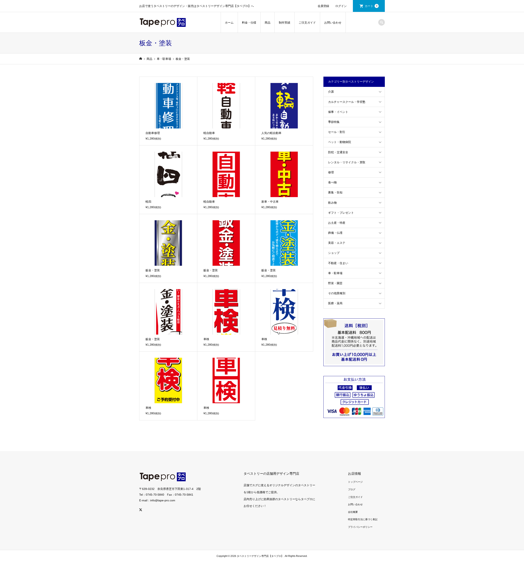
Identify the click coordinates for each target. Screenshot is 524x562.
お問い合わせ (332, 22)
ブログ (351, 489)
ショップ (334, 252)
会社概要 (353, 512)
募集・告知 (335, 192)
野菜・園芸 (335, 283)
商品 (267, 22)
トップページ (355, 481)
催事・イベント (338, 112)
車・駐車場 (335, 273)
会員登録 (323, 6)
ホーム (229, 22)
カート (371, 6)
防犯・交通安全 (338, 152)
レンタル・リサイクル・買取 (346, 162)
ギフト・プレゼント (341, 212)
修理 (331, 172)
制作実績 (284, 22)
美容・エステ (336, 242)
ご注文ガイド (307, 22)
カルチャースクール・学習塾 (346, 101)
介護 (331, 91)
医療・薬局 (335, 303)
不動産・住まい (338, 263)
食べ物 (332, 182)
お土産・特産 (336, 222)
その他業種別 (336, 293)
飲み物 (332, 202)
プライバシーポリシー (360, 527)
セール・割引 (336, 132)
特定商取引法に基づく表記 (362, 519)
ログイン (341, 6)
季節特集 (334, 122)
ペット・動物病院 (339, 142)
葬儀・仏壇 (335, 232)
